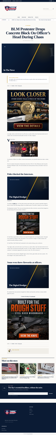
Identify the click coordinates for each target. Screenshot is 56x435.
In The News (28, 25)
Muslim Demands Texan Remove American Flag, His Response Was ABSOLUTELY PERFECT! (10, 377)
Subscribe (51, 393)
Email (16, 85)
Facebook (12, 85)
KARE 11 (15, 203)
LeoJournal (32, 296)
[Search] (53, 9)
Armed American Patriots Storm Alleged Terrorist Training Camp (27, 377)
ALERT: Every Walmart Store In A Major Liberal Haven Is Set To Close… (15, 19)
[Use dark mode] (53, 1)
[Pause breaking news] (53, 20)
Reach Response (29, 433)
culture (3, 375)
